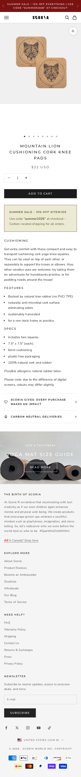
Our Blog (10, 595)
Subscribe (20, 712)
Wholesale (11, 588)
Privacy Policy (13, 664)
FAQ (7, 623)
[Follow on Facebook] (6, 728)
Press (8, 657)
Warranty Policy (15, 629)
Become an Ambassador (20, 575)
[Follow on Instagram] (28, 728)
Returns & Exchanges (18, 650)
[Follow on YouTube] (39, 728)
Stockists (10, 582)
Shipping (10, 636)
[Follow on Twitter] (17, 728)
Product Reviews (15, 568)
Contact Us (11, 643)
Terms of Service (15, 602)
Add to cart (40, 193)
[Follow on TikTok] (49, 728)
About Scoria (13, 561)
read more (40, 467)
